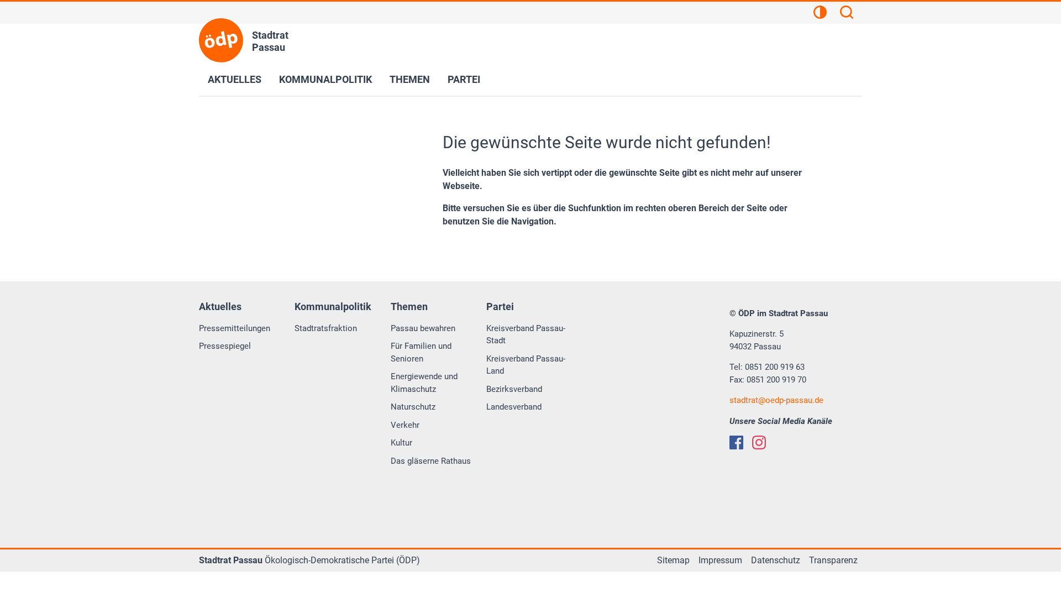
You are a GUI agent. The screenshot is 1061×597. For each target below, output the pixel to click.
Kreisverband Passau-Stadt (525, 334)
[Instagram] (759, 442)
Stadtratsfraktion (326, 328)
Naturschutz (413, 407)
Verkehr (405, 425)
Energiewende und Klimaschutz (424, 382)
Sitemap (673, 560)
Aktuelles (234, 79)
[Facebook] (736, 442)
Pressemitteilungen (234, 328)
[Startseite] (221, 40)
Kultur (401, 443)
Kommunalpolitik (325, 79)
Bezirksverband (514, 389)
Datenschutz (775, 560)
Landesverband (514, 407)
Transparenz (833, 560)
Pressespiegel (225, 346)
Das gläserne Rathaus (431, 461)
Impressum (720, 560)
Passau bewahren (423, 328)
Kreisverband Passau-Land (525, 365)
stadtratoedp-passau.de (776, 400)
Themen (410, 79)
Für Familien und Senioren (421, 352)
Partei (464, 79)
